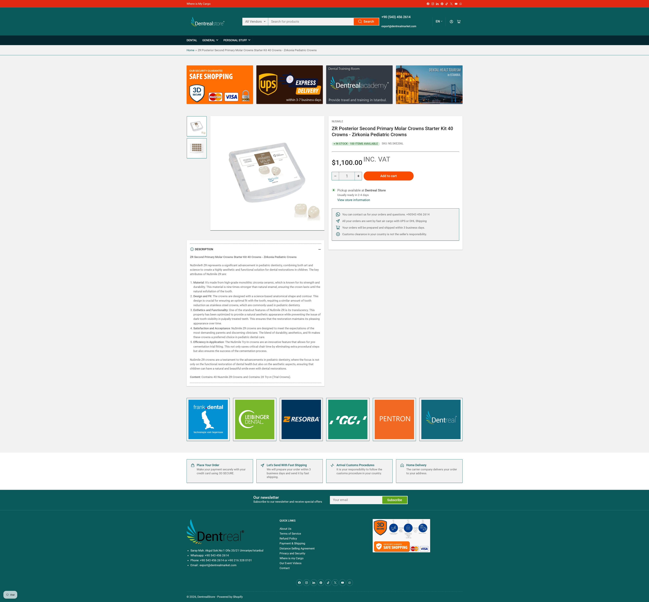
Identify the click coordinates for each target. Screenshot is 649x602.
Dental (192, 40)
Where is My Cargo (199, 3)
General (208, 40)
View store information (353, 200)
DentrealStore (206, 596)
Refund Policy (288, 538)
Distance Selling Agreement (297, 548)
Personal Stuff (235, 40)
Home (190, 50)
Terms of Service (290, 533)
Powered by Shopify (230, 596)
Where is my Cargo (292, 558)
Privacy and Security (292, 553)
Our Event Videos (291, 563)
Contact (285, 568)
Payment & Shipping (292, 543)
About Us (285, 528)
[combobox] (324, 22)
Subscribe (394, 500)
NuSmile (337, 121)
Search (369, 21)
